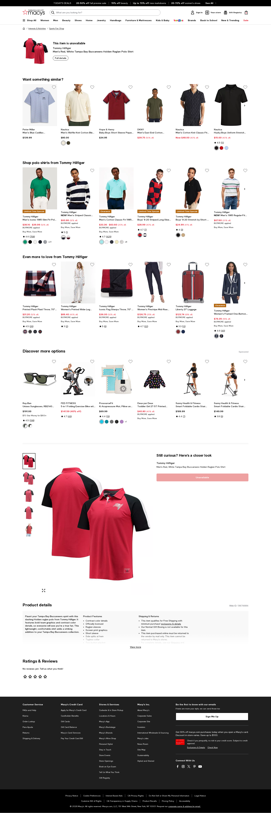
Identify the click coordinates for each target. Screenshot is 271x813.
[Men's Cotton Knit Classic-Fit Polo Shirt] (193, 105)
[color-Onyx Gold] (117, 422)
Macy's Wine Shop (107, 738)
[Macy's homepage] (24, 28)
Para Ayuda (28, 727)
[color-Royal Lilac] (122, 422)
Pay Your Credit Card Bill (72, 738)
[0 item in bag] (246, 12)
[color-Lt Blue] (226, 148)
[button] (88, 524)
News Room (142, 744)
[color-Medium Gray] (45, 242)
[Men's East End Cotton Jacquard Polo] (154, 105)
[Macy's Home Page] (34, 12)
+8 (126, 242)
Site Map (141, 750)
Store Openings (106, 761)
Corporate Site (143, 721)
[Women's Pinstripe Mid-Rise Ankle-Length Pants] (154, 282)
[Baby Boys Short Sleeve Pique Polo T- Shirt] (116, 105)
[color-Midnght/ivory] (216, 336)
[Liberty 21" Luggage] (193, 282)
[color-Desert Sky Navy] (40, 242)
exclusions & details (171, 624)
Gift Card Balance (69, 727)
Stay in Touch (105, 750)
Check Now (212, 747)
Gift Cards (65, 721)
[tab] (29, 461)
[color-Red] (221, 148)
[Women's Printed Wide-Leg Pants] (78, 282)
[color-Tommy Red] (140, 235)
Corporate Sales (144, 716)
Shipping (175, 642)
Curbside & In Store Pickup (111, 710)
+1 (126, 422)
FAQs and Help (29, 710)
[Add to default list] (54, 87)
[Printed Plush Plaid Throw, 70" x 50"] (40, 282)
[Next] (244, 105)
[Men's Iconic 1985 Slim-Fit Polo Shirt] (40, 188)
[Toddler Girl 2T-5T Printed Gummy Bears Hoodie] (154, 379)
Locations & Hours (107, 716)
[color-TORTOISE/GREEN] (30, 426)
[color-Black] (216, 148)
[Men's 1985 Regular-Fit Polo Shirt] (231, 188)
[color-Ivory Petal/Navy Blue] (63, 237)
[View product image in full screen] (43, 590)
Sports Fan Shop (56, 28)
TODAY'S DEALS (62, 3)
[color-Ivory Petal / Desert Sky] (122, 242)
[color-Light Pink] (107, 242)
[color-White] (35, 242)
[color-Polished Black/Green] (25, 426)
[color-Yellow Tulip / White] (117, 242)
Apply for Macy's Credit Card (73, 710)
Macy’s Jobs (142, 738)
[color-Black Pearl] (112, 422)
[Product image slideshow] (96, 524)
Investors (141, 727)
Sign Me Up (212, 716)
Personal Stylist (106, 744)
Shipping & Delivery (31, 738)
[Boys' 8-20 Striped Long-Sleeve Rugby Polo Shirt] (154, 188)
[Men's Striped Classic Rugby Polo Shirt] (78, 188)
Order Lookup (29, 721)
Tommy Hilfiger (62, 48)
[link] (40, 133)
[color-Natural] (63, 143)
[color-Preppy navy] (183, 332)
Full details (60, 58)
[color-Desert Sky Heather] (112, 242)
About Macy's (143, 710)
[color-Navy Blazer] (145, 235)
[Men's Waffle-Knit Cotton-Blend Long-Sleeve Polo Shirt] (78, 105)
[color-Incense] (183, 235)
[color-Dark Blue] (35, 332)
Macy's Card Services (70, 733)
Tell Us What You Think (109, 772)
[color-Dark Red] (25, 332)
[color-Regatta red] (178, 332)
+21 (50, 242)
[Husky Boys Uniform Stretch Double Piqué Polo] (231, 105)
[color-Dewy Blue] (102, 242)
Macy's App (104, 721)
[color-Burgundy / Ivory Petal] (68, 237)
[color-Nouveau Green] (25, 242)
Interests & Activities (37, 28)
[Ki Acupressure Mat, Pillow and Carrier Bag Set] (116, 379)
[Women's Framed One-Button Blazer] (231, 282)
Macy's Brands (105, 733)
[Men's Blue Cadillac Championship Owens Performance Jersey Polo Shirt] (40, 105)
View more (135, 647)
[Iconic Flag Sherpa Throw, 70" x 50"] (116, 282)
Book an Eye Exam (107, 767)
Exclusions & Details (196, 747)
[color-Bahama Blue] (107, 422)
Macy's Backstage (107, 727)
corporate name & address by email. (184, 806)
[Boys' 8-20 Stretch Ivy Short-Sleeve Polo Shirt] (193, 188)
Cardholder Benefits (70, 716)
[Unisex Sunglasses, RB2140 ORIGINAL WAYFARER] (40, 379)
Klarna (25, 716)
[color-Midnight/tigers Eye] (221, 336)
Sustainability (143, 755)
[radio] (63, 142)
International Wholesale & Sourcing (153, 733)
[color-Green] (40, 332)
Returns (145, 646)
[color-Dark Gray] (30, 332)
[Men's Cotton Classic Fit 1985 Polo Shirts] (116, 188)
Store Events (104, 755)
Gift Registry (104, 778)
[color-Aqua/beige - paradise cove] (102, 422)
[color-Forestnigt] (68, 143)
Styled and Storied (145, 761)
